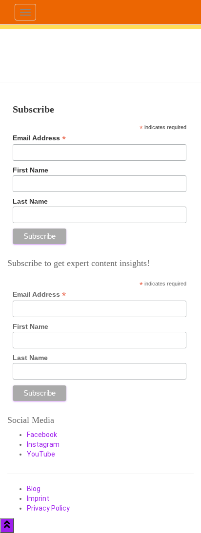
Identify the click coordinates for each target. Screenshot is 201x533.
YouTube (41, 454)
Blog (33, 489)
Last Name (30, 201)
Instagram (43, 444)
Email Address (39, 138)
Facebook (42, 434)
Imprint (38, 498)
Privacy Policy (48, 508)
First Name (30, 170)
